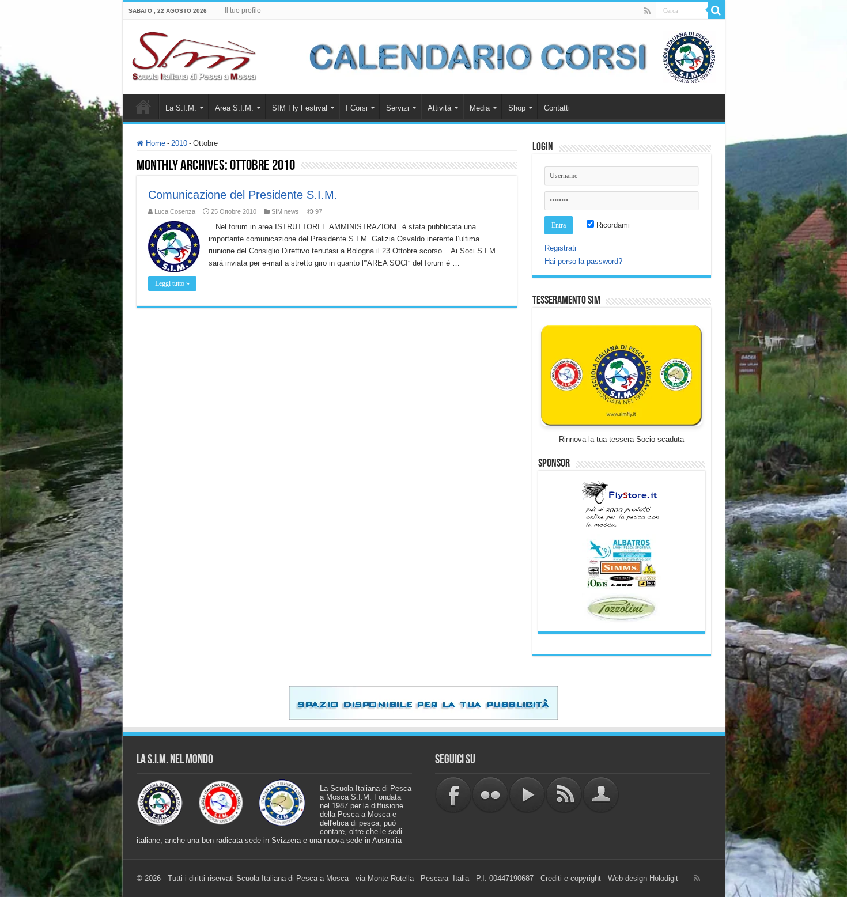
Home (143, 106)
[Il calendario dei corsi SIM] (506, 56)
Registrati (560, 248)
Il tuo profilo (243, 10)
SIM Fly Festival (299, 108)
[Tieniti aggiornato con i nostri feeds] (564, 794)
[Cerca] (716, 10)
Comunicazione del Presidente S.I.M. (243, 194)
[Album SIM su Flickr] (490, 794)
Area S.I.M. (234, 108)
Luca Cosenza (174, 211)
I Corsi (357, 108)
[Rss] (647, 11)
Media (480, 108)
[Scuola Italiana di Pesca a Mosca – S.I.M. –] (194, 55)
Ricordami (612, 225)
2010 (179, 143)
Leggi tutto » (172, 283)
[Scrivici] (601, 794)
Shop (516, 108)
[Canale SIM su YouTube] (527, 794)
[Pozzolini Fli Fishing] (621, 608)
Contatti (557, 108)
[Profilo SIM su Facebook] (453, 794)
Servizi (397, 108)
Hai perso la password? (583, 261)
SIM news (285, 211)
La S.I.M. (180, 108)
